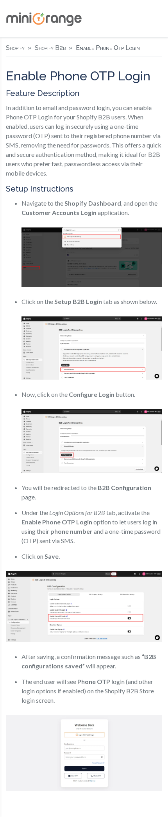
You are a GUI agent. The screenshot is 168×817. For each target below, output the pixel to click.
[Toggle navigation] (156, 19)
